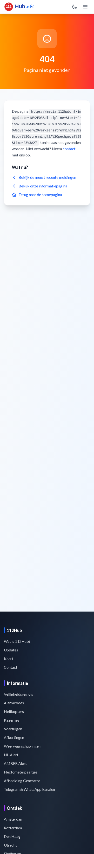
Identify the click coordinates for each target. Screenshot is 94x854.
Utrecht (10, 845)
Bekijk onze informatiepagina (43, 186)
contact (69, 148)
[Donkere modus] (75, 7)
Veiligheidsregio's (18, 694)
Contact (10, 667)
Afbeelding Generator (22, 780)
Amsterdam (13, 819)
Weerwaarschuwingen (22, 746)
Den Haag (12, 836)
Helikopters (14, 711)
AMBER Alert (15, 763)
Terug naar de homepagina (40, 194)
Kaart (8, 658)
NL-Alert (11, 754)
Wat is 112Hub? (17, 641)
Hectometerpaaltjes (20, 772)
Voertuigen (13, 728)
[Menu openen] (85, 7)
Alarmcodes (14, 702)
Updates (11, 650)
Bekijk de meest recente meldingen (47, 177)
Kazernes (11, 720)
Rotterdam (13, 827)
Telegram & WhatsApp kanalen (29, 789)
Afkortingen (14, 737)
